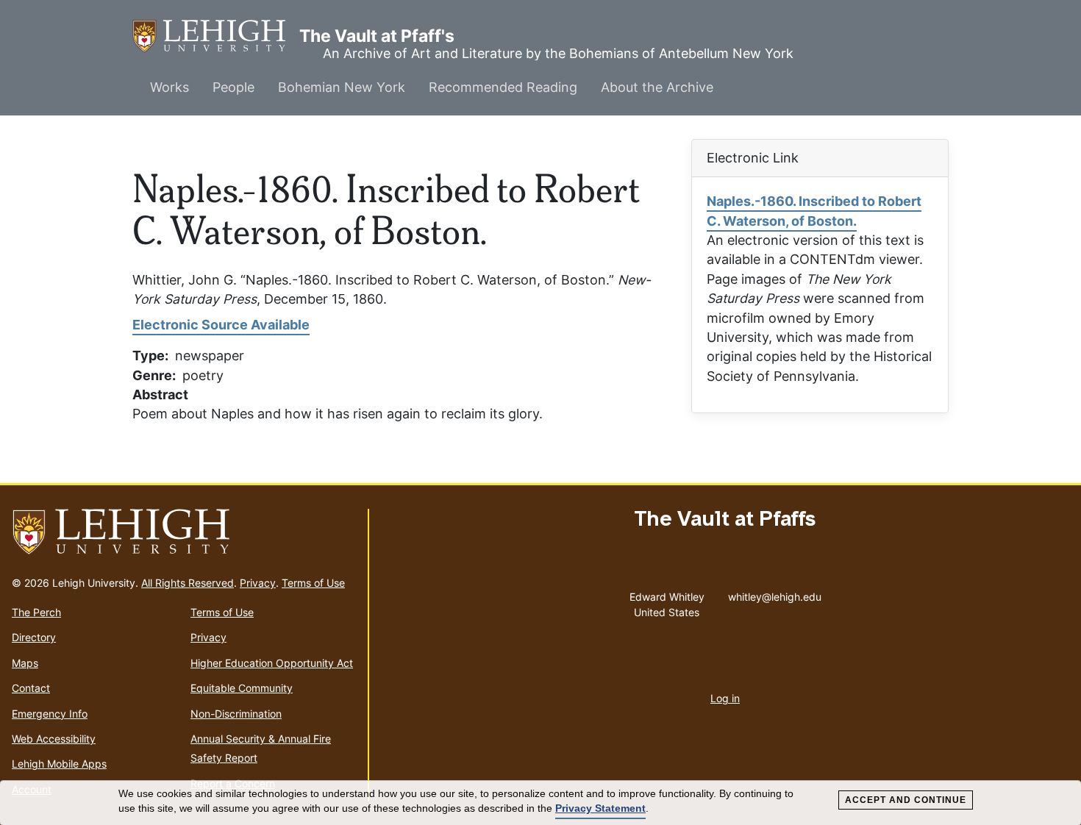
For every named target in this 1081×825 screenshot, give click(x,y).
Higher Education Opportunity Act (271, 663)
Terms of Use (313, 583)
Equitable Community (241, 688)
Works (169, 87)
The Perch (36, 612)
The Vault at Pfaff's (215, 36)
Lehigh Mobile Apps (59, 764)
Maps (25, 663)
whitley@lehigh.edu (774, 593)
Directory (34, 637)
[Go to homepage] (184, 532)
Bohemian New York (341, 87)
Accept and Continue (905, 800)
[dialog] (540, 803)
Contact (31, 688)
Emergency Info (50, 714)
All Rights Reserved (187, 583)
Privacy (258, 583)
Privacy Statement (600, 808)
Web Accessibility (54, 739)
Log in (725, 698)
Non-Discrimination (236, 714)
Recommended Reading (503, 87)
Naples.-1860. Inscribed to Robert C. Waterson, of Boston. (814, 210)
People (233, 87)
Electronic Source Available (221, 324)
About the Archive (657, 87)
